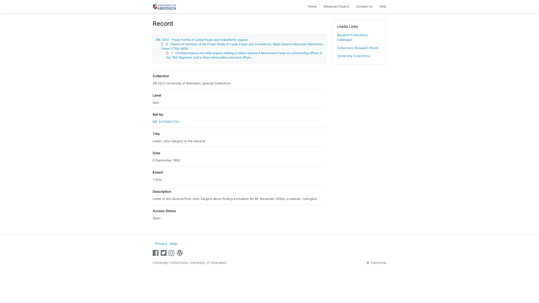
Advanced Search (336, 6)
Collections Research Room (357, 48)
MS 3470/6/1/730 (166, 122)
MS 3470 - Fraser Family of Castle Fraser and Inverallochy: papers (202, 39)
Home (312, 6)
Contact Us (364, 6)
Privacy (161, 244)
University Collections (353, 56)
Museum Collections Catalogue (352, 37)
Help (382, 6)
